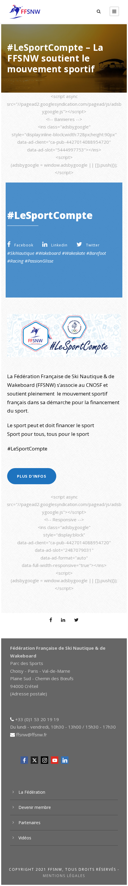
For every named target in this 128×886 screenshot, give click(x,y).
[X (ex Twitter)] (34, 760)
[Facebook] (24, 760)
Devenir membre (34, 807)
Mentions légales (64, 875)
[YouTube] (54, 760)
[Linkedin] (64, 760)
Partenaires (29, 822)
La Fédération (31, 792)
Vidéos (24, 838)
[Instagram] (44, 760)
